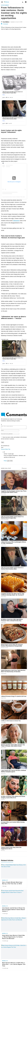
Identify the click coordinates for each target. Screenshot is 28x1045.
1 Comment (5, 24)
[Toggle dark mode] (23, 2)
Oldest (6, 449)
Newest (3, 449)
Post (2, 442)
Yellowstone (16, 220)
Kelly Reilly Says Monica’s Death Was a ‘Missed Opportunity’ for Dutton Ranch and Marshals (13, 937)
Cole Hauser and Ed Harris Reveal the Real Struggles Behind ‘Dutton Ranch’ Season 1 (13, 909)
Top (9, 449)
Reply (5, 460)
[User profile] (26, 2)
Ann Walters (6, 21)
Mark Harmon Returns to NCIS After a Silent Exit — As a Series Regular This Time (13, 964)
